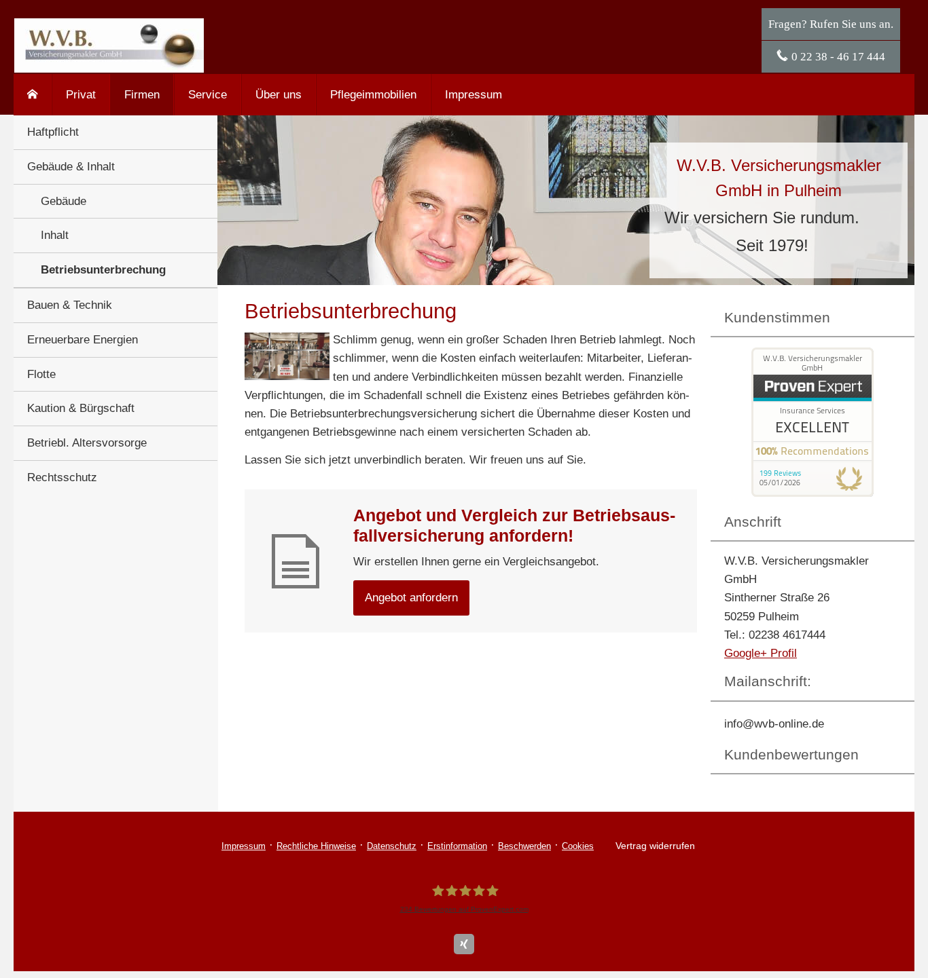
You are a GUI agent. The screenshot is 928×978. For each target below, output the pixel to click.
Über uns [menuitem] (278, 94)
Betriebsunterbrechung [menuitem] (103, 269)
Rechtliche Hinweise (316, 846)
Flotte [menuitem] (41, 374)
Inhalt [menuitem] (55, 235)
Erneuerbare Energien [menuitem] (82, 339)
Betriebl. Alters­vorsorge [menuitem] (87, 442)
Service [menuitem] (207, 94)
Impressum (243, 846)
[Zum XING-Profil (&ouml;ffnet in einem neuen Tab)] (464, 944)
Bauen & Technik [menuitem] (69, 305)
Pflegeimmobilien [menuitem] (373, 94)
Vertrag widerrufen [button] (655, 846)
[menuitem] (33, 94)
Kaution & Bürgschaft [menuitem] (81, 408)
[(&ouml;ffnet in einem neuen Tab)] (812, 493)
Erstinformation (457, 846)
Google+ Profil (760, 653)
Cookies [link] (578, 846)
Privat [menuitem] (81, 94)
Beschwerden (524, 846)
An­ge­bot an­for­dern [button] (411, 597)
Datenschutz (391, 846)
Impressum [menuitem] (473, 94)
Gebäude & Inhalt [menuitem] (71, 166)
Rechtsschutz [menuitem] (62, 477)
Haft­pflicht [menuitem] (53, 132)
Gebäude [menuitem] (63, 201)
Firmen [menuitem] (142, 94)
